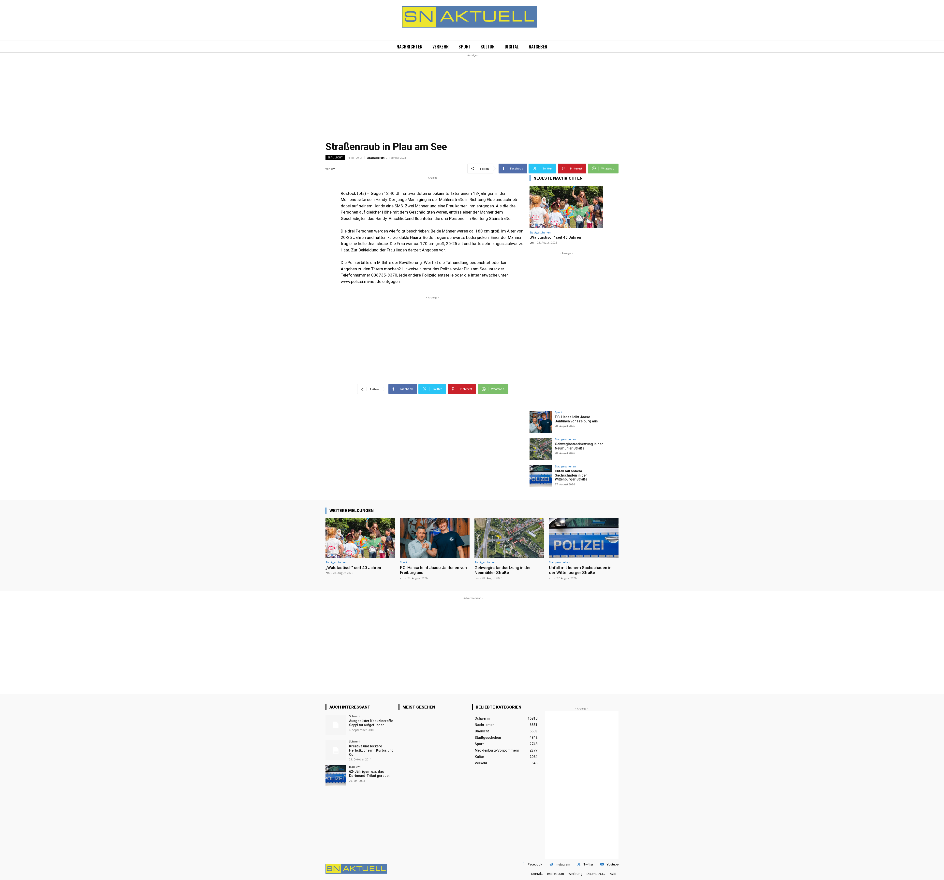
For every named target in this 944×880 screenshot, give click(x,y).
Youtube (613, 864)
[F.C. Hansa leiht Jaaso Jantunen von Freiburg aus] (541, 422)
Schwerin (355, 716)
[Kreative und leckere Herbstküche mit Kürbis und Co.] (335, 750)
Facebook (535, 864)
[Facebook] (523, 864)
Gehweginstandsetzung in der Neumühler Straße (579, 446)
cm (333, 168)
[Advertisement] (472, 92)
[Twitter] (579, 864)
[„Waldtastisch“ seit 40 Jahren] (566, 207)
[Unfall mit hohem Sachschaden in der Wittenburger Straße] (541, 476)
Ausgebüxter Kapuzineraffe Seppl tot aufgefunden (371, 723)
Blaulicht (335, 157)
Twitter (588, 864)
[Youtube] (602, 864)
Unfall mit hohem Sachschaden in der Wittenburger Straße (571, 475)
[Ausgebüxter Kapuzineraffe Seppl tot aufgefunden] (335, 725)
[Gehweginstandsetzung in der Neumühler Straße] (541, 449)
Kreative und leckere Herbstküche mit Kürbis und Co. (371, 750)
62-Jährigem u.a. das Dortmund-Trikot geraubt (369, 774)
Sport (558, 412)
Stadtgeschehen (540, 232)
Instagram (563, 864)
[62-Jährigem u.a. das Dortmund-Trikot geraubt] (335, 775)
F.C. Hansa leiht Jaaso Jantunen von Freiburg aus (576, 419)
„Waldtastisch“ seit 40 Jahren (555, 237)
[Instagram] (551, 864)
